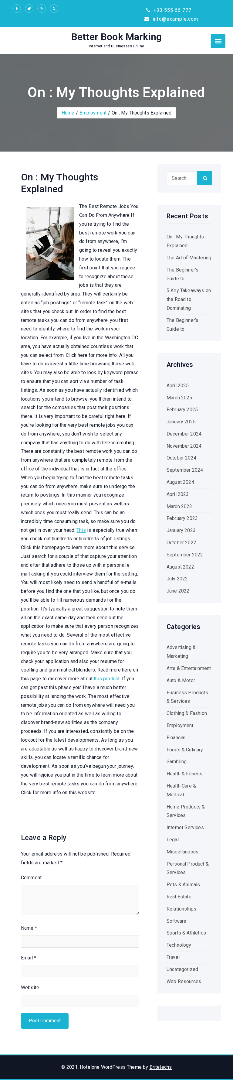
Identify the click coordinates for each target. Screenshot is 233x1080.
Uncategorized (182, 969)
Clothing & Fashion (187, 713)
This (81, 530)
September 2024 (185, 470)
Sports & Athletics (186, 933)
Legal (173, 839)
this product (107, 679)
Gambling (177, 761)
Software (176, 921)
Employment (92, 113)
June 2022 (178, 591)
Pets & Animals (183, 884)
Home (68, 113)
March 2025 (179, 398)
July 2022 (177, 579)
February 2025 (182, 409)
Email (28, 958)
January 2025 (181, 422)
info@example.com (174, 19)
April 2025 (178, 385)
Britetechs (161, 1067)
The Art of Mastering (189, 258)
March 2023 (179, 506)
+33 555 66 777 (171, 10)
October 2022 (181, 542)
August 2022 (180, 567)
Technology (179, 945)
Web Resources (184, 981)
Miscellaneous (182, 852)
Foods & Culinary (185, 750)
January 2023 (181, 530)
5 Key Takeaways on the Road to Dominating (189, 299)
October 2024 (181, 458)
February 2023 (182, 518)
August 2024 (180, 482)
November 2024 (184, 446)
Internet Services (185, 827)
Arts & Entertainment (189, 668)
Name (29, 928)
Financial (176, 737)
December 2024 (184, 434)
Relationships (181, 909)
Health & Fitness (185, 774)
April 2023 (178, 494)
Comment (31, 877)
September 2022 (185, 555)
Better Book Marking (116, 37)
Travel (173, 957)
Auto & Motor (181, 680)
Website (30, 987)
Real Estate (179, 897)
